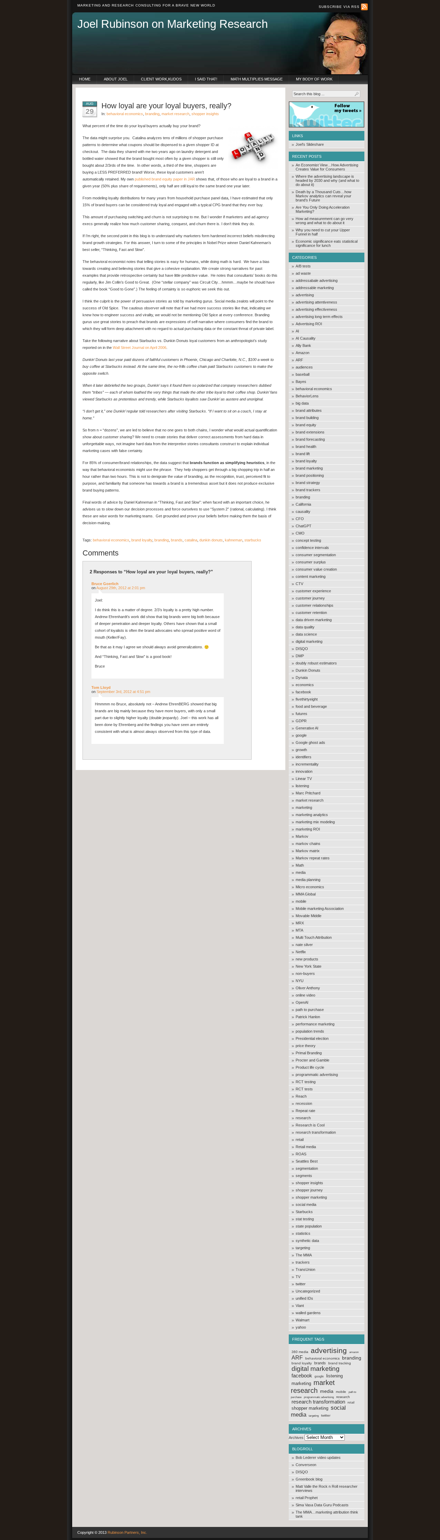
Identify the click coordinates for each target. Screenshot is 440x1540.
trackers (303, 1262)
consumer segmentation (316, 555)
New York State (308, 966)
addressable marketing (315, 288)
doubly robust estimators (316, 663)
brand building (307, 418)
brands (320, 1363)
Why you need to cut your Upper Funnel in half (323, 232)
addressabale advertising (317, 280)
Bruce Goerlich (105, 584)
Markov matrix (308, 851)
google (301, 735)
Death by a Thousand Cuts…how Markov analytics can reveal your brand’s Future (323, 196)
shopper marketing (311, 1197)
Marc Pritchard (308, 793)
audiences (304, 367)
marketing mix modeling (315, 822)
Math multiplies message (257, 79)
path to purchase (310, 1010)
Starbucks (304, 1212)
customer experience (313, 591)
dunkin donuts (211, 540)
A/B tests (303, 266)
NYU (300, 981)
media (301, 872)
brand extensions (310, 432)
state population (309, 1226)
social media (306, 1204)
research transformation (316, 1132)
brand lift (303, 454)
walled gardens (308, 1313)
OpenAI (302, 1002)
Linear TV (304, 779)
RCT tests (304, 1089)
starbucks (252, 540)
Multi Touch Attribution (314, 937)
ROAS (301, 1154)
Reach (301, 1096)
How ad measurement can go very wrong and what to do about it (324, 221)
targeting (303, 1248)
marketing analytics (312, 815)
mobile (301, 901)
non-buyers (305, 973)
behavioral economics (314, 389)
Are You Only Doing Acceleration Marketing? (323, 209)
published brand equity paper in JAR (165, 179)
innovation (304, 771)
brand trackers (308, 490)
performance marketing (315, 1024)
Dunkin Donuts (308, 670)
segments (304, 1176)
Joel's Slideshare (310, 144)
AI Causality (306, 338)
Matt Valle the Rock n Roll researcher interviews (327, 1488)
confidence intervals (312, 548)
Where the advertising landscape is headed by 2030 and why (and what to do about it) (327, 180)
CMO (300, 533)
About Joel (116, 79)
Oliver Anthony (308, 988)
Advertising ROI (309, 324)
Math (300, 865)
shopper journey (309, 1190)
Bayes (301, 382)
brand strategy (308, 483)
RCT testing (306, 1082)
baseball (302, 374)
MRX (300, 923)
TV (298, 1277)
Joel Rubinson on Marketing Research (172, 24)
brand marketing (309, 468)
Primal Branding (309, 1053)
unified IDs (304, 1298)
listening (302, 786)
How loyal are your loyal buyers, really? (166, 105)
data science (306, 634)
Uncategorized (308, 1291)
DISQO (302, 649)
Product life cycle (310, 1067)
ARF (299, 360)
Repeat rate (305, 1111)
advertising (305, 295)
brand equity (306, 425)
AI (297, 331)
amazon (354, 1352)
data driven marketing (314, 620)
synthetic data (307, 1241)
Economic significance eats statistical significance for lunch (327, 243)
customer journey (310, 598)
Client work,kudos (161, 79)
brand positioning (310, 475)
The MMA (304, 1255)
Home (84, 79)
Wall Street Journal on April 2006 (139, 347)
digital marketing (309, 641)
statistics (303, 1233)
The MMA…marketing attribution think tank (327, 1514)
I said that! (206, 79)
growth (301, 750)
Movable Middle (308, 916)
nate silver (304, 945)
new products (307, 959)
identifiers (303, 757)
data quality (305, 627)
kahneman (233, 540)
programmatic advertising (317, 1074)
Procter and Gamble (312, 1060)
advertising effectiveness (316, 309)
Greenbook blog (309, 1479)
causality (303, 511)
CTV (299, 584)
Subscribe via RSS (340, 7)
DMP (300, 656)
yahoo (301, 1327)
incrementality (307, 764)
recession (304, 1103)
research (303, 1118)
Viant (300, 1306)
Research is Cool (310, 1125)
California (303, 504)
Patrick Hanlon (308, 1017)
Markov (302, 836)
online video (305, 995)
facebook (303, 692)
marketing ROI (308, 829)
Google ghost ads (310, 742)
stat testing (305, 1219)
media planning (308, 880)
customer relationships (314, 605)
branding (303, 497)
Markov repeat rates (313, 858)
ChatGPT (303, 526)
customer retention (311, 612)
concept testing (308, 540)
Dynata (302, 677)
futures (301, 714)
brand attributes (309, 410)
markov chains (308, 844)
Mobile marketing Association (320, 908)
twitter (301, 1284)
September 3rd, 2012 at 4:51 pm (123, 692)
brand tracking (339, 1363)
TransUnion (305, 1269)
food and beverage (311, 706)
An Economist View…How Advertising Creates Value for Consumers (327, 167)
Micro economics (310, 887)
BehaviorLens (307, 396)
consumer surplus (311, 562)
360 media (300, 1352)
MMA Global (306, 894)
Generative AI (307, 728)
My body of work (314, 79)
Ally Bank (303, 345)
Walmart (302, 1320)
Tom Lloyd (101, 687)
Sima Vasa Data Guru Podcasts (322, 1505)
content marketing (311, 576)
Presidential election (312, 1038)
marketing (304, 807)
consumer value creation (316, 569)
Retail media (306, 1147)
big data (302, 403)
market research (309, 800)
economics (305, 685)
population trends (310, 1031)
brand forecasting (310, 439)
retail (300, 1139)
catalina (191, 540)
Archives (296, 1438)
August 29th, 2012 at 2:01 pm (120, 588)
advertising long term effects (319, 317)
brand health (306, 446)
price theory (306, 1046)
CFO (300, 519)
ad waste (303, 273)
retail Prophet (307, 1498)
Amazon (302, 353)
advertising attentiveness (316, 302)
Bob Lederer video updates (318, 1457)
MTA (299, 930)
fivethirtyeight (307, 699)
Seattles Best (307, 1161)
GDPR (301, 721)
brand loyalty (306, 461)
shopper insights (309, 1183)
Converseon (306, 1465)
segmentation (307, 1168)
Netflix (301, 952)
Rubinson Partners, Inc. (127, 1532)
